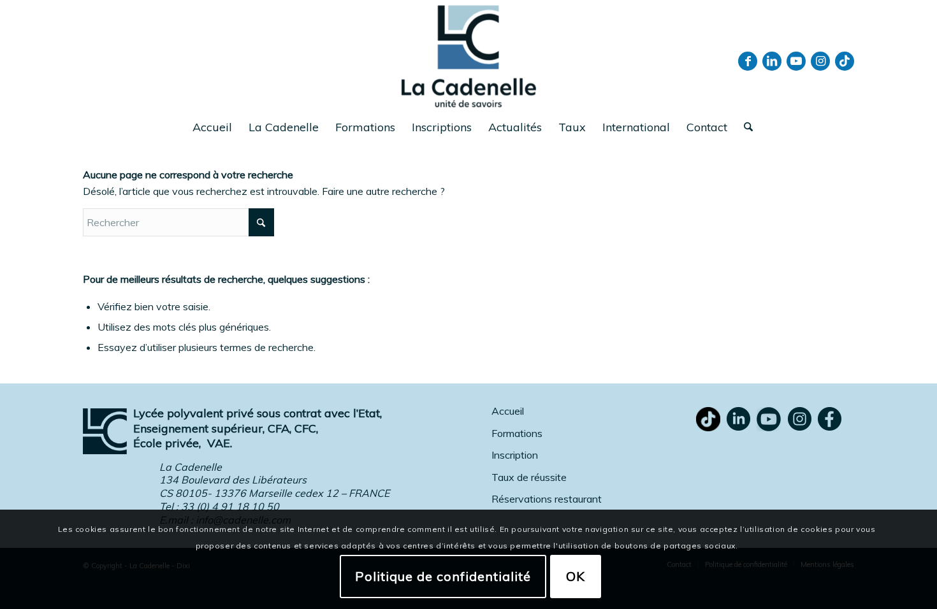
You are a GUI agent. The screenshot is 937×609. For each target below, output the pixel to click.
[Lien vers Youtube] (796, 61)
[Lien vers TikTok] (844, 61)
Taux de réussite (529, 477)
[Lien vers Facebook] (747, 61)
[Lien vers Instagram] (820, 61)
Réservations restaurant (546, 498)
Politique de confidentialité (443, 576)
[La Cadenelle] (469, 55)
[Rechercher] (744, 127)
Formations (516, 433)
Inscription (514, 454)
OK (575, 576)
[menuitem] (212, 127)
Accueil (507, 411)
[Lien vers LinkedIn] (771, 61)
